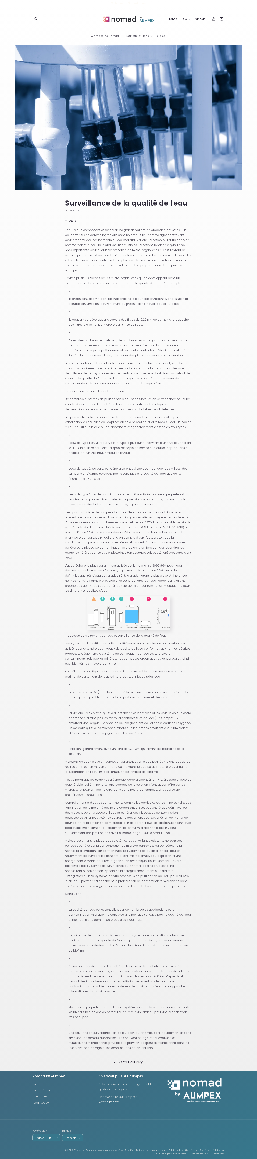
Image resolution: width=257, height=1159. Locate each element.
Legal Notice (40, 1102)
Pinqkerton (79, 1150)
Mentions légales (199, 1153)
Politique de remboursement (151, 1150)
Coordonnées (218, 1153)
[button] (36, 19)
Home (36, 1084)
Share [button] (72, 221)
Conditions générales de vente (170, 1153)
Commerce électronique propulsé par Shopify (109, 1150)
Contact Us (39, 1096)
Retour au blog (131, 1062)
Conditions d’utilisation (212, 1150)
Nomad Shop (41, 1090)
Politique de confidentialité (183, 1150)
